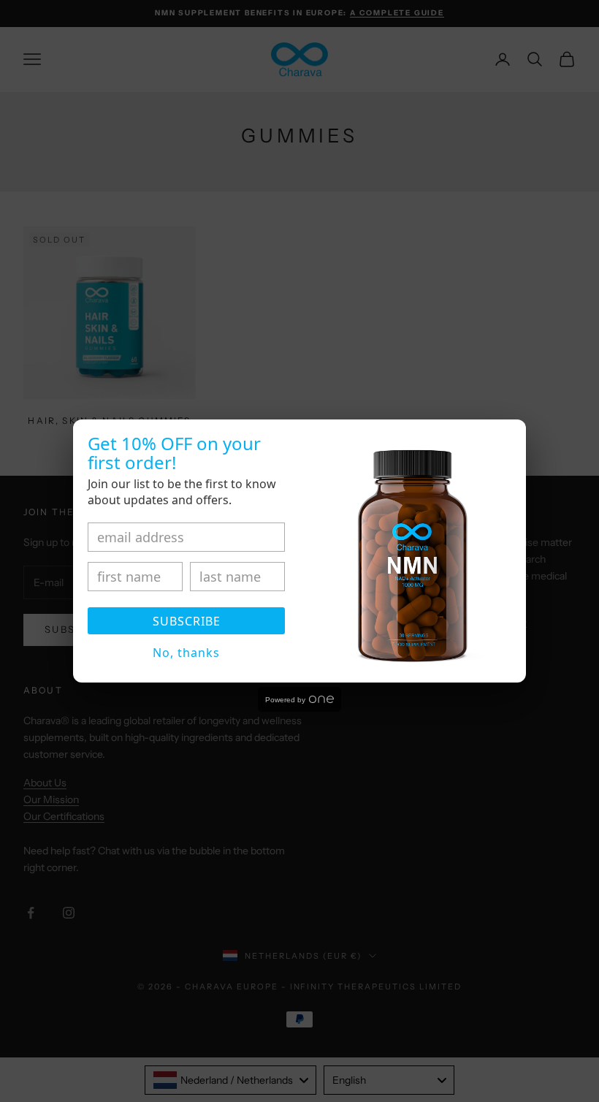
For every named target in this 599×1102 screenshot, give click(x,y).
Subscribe (187, 621)
